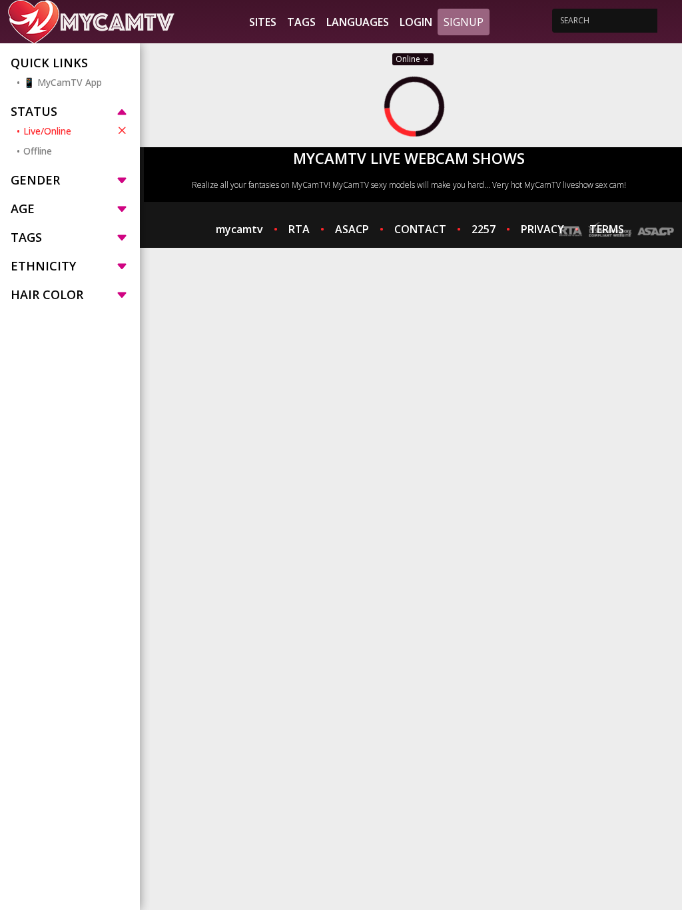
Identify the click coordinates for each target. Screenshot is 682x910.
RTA (299, 229)
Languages (357, 22)
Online (409, 59)
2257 (484, 229)
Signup (464, 22)
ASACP (352, 229)
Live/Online (47, 131)
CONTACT (420, 229)
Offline (37, 151)
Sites (262, 22)
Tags (301, 22)
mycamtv (239, 229)
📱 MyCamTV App (62, 82)
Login (416, 22)
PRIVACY (542, 229)
